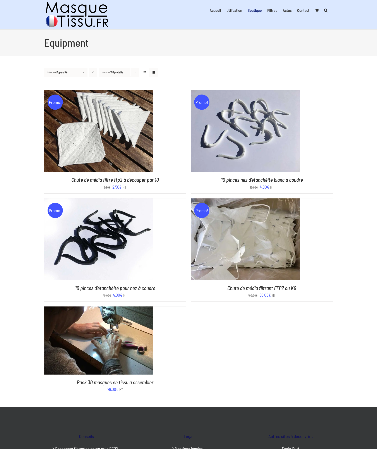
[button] (326, 10)
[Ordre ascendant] (93, 72)
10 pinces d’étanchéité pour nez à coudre (115, 288)
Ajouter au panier (88, 132)
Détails (118, 132)
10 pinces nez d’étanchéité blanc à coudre (262, 180)
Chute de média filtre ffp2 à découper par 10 (115, 180)
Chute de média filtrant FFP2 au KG (261, 288)
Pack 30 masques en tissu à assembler (115, 382)
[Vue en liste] (153, 72)
